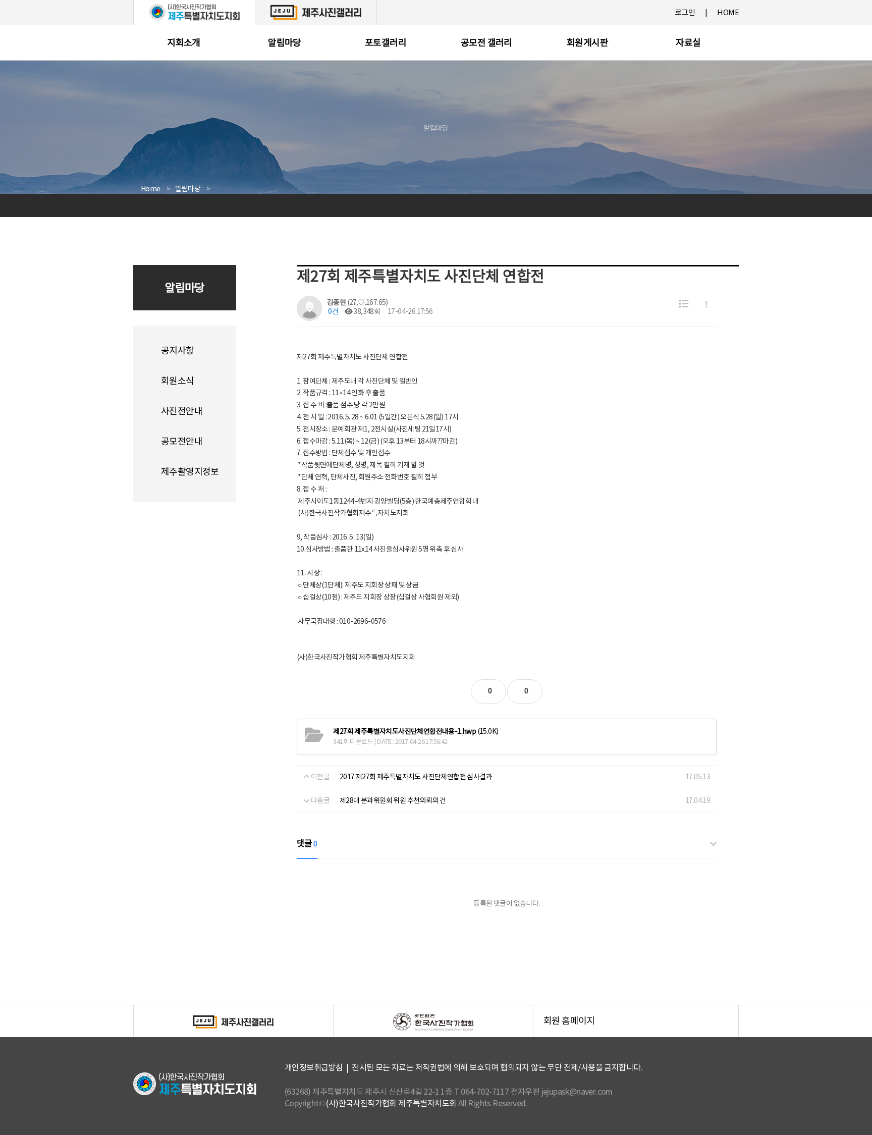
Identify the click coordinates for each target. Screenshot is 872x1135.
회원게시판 (587, 43)
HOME (728, 13)
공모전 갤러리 (486, 43)
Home (150, 189)
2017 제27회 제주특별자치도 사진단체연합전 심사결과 (416, 777)
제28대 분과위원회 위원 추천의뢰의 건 (393, 801)
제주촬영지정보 (190, 472)
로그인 (685, 13)
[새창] (315, 12)
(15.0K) (415, 732)
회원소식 (177, 381)
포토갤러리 (385, 43)
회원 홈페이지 (640, 1027)
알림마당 (284, 43)
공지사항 (177, 351)
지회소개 (183, 43)
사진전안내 (181, 411)
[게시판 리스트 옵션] (706, 304)
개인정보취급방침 (314, 1067)
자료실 (688, 43)
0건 (332, 312)
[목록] (683, 304)
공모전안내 (181, 442)
